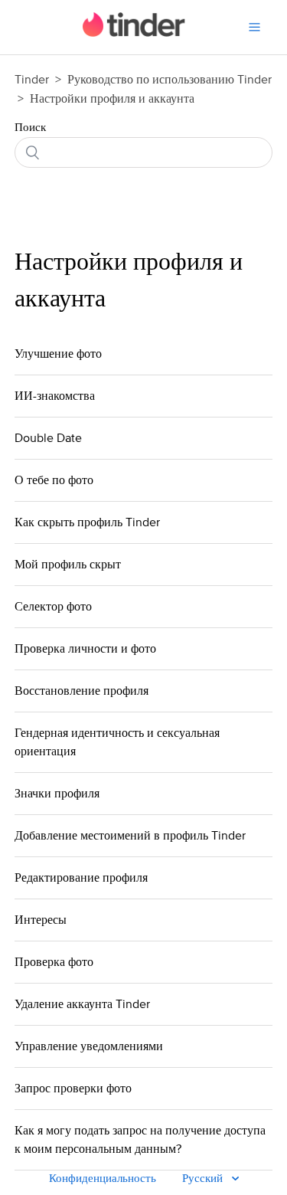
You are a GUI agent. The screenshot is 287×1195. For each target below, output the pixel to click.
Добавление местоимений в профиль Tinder (130, 836)
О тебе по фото (54, 480)
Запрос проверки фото (73, 1088)
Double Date (48, 438)
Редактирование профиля (81, 878)
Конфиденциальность (102, 1178)
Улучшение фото (58, 354)
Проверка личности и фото (85, 649)
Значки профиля (57, 793)
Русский (204, 1178)
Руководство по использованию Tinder (169, 80)
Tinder (32, 80)
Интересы (41, 920)
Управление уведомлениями (89, 1046)
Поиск (30, 127)
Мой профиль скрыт (68, 564)
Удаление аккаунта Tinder (82, 1004)
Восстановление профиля (81, 691)
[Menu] (254, 27)
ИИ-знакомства (55, 396)
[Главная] (134, 33)
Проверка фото (54, 962)
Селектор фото (53, 607)
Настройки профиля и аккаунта (112, 99)
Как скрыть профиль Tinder (87, 522)
